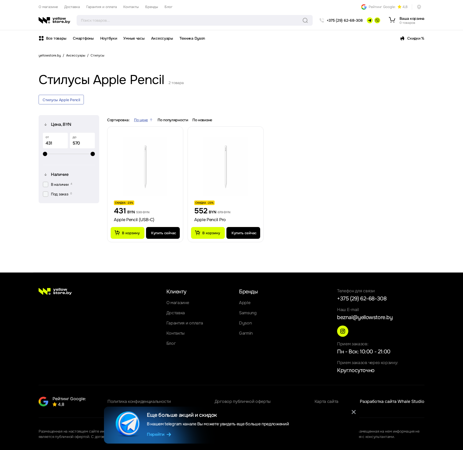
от (47, 137)
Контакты (131, 7)
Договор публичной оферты (243, 401)
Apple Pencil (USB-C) (134, 219)
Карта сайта (326, 401)
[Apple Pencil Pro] (225, 166)
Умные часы (133, 38)
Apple (244, 302)
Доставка (72, 7)
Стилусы (97, 55)
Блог (169, 7)
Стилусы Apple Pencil (61, 99)
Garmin (246, 333)
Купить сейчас (163, 233)
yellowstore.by (50, 55)
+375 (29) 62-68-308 (361, 298)
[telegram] (370, 20)
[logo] (54, 20)
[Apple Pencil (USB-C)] (145, 166)
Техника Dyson (192, 38)
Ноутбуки (108, 38)
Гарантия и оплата (101, 7)
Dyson (245, 323)
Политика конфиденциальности (139, 401)
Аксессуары (162, 38)
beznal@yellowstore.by (365, 317)
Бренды (151, 7)
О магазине (48, 7)
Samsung (248, 313)
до (74, 137)
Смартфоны (83, 38)
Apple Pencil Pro (210, 219)
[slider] (69, 153)
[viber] (377, 20)
